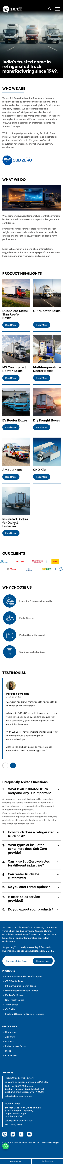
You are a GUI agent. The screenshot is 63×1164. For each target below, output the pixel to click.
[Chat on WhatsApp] (5, 1146)
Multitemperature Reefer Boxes (21, 990)
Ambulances (11, 1004)
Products (10, 1041)
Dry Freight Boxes (14, 999)
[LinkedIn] (21, 1134)
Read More (11, 324)
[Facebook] (13, 1134)
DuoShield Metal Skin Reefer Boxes (23, 976)
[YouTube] (29, 1134)
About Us (10, 1036)
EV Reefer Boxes (14, 995)
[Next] (13, 765)
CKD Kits (10, 1009)
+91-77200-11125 (13, 1124)
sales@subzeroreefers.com (19, 1095)
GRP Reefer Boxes (14, 981)
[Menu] (57, 9)
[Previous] (5, 765)
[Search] (49, 9)
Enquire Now (42, 960)
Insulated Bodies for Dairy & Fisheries (24, 1013)
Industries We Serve (15, 1046)
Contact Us (11, 1055)
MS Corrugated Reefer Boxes (20, 985)
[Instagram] (4, 1134)
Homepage (11, 1032)
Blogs (8, 1050)
